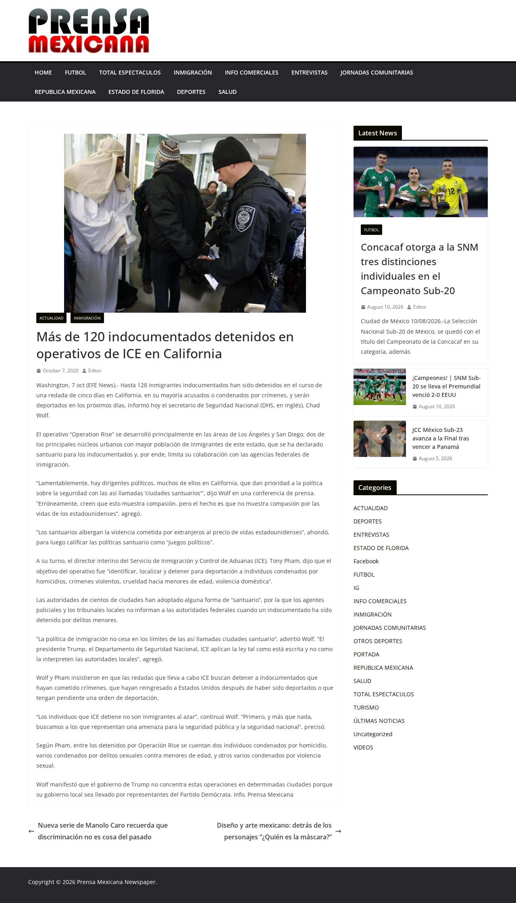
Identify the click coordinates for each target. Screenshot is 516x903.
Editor (95, 370)
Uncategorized (373, 734)
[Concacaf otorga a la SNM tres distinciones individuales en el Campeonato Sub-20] (421, 182)
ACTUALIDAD (51, 318)
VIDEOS (363, 747)
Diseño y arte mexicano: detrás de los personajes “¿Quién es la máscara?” (274, 831)
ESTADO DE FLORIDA (136, 91)
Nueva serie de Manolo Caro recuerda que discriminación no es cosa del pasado (103, 831)
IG (356, 588)
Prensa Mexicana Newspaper (116, 882)
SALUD (227, 91)
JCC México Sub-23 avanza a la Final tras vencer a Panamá (440, 438)
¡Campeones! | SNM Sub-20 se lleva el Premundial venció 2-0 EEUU (446, 386)
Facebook (366, 561)
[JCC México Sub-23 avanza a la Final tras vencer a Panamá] (380, 444)
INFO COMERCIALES (252, 72)
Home (43, 72)
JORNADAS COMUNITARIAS (377, 72)
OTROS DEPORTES (378, 641)
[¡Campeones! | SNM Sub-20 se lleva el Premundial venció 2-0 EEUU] (380, 392)
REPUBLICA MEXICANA (65, 91)
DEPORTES (191, 91)
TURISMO (366, 707)
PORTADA (366, 654)
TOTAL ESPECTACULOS (130, 72)
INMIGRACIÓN (193, 72)
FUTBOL (75, 72)
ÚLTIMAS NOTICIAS (379, 720)
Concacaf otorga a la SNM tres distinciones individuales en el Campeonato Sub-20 (420, 268)
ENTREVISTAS (309, 72)
